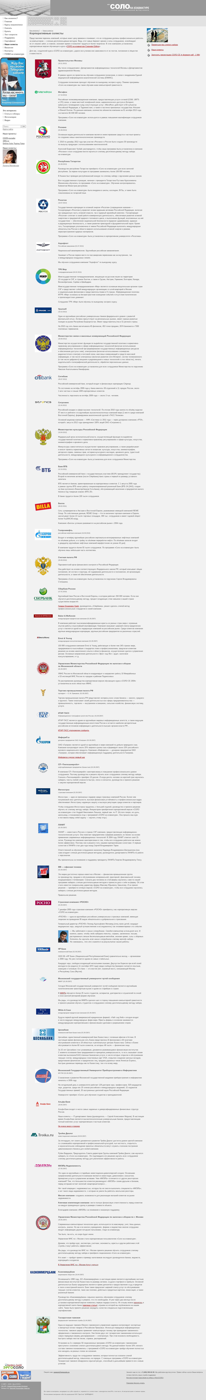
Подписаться (82, 1391)
